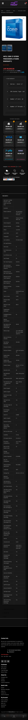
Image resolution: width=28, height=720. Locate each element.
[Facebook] (2, 661)
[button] (2, 3)
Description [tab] (6, 191)
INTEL (9, 166)
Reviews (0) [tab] (6, 613)
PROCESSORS (13, 166)
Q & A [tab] (5, 616)
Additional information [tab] (9, 609)
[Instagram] (5, 661)
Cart (23, 717)
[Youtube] (8, 661)
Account (14, 717)
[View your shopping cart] (25, 3)
